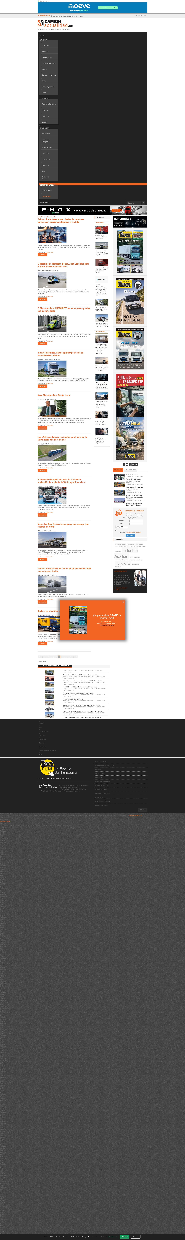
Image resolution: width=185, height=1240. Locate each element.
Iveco (131, 557)
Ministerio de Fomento (121, 560)
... (50, 657)
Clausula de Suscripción (102, 793)
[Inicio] (39, 657)
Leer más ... (42, 255)
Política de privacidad (101, 785)
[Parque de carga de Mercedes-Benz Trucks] (52, 540)
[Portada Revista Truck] (130, 251)
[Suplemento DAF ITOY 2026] (130, 349)
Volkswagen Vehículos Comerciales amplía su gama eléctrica (81, 705)
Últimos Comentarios (130, 470)
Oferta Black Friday (101, 761)
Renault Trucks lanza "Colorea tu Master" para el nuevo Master (101, 270)
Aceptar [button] (2, 829)
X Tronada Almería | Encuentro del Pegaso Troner (78, 693)
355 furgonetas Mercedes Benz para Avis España (134, 504)
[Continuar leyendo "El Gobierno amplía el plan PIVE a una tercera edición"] (119, 493)
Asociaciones (131, 544)
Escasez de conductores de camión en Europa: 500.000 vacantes (101, 422)
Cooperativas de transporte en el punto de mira (134, 488)
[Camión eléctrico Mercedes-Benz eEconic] (52, 495)
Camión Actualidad (88, 688)
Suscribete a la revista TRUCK (104, 766)
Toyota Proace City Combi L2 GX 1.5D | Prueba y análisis (80, 675)
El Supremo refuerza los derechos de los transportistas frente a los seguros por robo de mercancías (101, 386)
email (121, 524)
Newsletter (98, 777)
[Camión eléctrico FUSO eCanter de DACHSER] (52, 624)
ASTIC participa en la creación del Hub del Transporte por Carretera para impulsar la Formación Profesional (101, 348)
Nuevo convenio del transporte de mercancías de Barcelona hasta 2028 (101, 404)
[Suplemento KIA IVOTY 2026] (130, 301)
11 (70, 657)
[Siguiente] (73, 657)
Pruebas (99, 670)
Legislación (137, 557)
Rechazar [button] (3, 831)
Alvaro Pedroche (87, 670)
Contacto (98, 770)
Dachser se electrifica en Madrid (53, 611)
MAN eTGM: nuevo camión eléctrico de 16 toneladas (101, 309)
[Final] (76, 657)
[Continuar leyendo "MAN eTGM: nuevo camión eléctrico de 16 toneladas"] (101, 302)
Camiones (139, 544)
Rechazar (136, 1237)
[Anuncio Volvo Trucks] (130, 222)
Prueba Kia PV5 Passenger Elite (73, 699)
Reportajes (101, 688)
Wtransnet (118, 567)
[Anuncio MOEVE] (92, 7)
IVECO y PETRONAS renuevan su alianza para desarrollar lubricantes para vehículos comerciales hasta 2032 (101, 290)
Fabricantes (49, 252)
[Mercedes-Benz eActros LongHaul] (52, 280)
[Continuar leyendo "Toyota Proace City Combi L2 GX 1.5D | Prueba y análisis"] (50, 672)
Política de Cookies (101, 789)
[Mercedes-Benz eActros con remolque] (52, 453)
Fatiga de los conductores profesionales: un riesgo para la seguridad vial (100, 440)
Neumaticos (132, 560)
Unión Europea (135, 564)
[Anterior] (42, 657)
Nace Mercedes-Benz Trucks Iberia (54, 395)
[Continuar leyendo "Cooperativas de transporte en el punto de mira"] (119, 484)
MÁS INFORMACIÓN (135, 816)
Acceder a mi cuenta (101, 805)
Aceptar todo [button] (4, 817)
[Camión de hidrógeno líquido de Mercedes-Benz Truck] (52, 584)
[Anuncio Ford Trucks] (92, 210)
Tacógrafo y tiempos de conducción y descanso (133, 480)
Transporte (123, 563)
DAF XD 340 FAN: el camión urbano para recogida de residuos (101, 324)
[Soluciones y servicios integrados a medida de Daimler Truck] (52, 235)
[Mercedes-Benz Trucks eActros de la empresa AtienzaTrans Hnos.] (52, 368)
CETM (116, 546)
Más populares (118, 470)
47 (142, 484)
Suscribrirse (99, 797)
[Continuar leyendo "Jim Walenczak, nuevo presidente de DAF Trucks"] (101, 230)
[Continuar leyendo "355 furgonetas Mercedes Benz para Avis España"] (119, 500)
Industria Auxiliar (126, 553)
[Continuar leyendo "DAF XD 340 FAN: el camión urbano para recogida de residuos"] (101, 318)
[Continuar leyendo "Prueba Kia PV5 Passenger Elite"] (50, 696)
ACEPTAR (124, 1237)
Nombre (121, 521)
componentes (124, 546)
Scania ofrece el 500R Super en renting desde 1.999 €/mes (71, 16)
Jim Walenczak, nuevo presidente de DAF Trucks (101, 236)
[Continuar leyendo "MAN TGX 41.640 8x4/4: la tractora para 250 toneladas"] (50, 684)
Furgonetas (118, 551)
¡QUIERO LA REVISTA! (107, 625)
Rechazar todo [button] (4, 819)
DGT (131, 546)
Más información (113, 1237)
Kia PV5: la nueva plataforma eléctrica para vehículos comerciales (83, 711)
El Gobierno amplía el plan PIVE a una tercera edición (134, 496)
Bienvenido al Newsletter (102, 781)
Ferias (143, 546)
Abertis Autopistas (120, 544)
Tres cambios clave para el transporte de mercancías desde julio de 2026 (101, 368)
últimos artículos (122, 588)
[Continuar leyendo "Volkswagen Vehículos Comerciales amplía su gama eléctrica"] (50, 702)
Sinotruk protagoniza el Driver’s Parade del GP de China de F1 (82, 681)
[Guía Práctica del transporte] (130, 395)
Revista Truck (99, 773)
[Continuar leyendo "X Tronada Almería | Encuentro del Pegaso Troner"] (50, 690)
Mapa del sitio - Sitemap (102, 801)
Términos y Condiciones (133, 532)
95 (142, 476)
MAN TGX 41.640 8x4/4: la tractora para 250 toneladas (80, 687)
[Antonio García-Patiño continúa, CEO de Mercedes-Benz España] (52, 408)
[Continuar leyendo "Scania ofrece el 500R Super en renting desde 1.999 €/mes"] (101, 245)
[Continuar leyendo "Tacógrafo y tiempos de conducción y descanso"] (119, 477)
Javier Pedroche (120, 571)
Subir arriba (142, 810)
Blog (118, 590)
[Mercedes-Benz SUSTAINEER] (52, 324)
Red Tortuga (139, 560)
